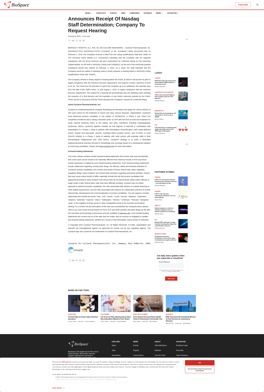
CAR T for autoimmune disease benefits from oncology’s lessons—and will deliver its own (166, 181)
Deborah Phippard (160, 185)
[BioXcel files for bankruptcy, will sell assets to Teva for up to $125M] (183, 114)
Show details (57, 388)
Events (113, 13)
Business (169, 314)
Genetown (72, 314)
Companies (135, 13)
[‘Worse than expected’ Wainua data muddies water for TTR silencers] (183, 96)
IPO (156, 220)
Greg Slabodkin (121, 321)
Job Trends (105, 314)
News (87, 13)
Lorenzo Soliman (90, 321)
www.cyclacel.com (106, 146)
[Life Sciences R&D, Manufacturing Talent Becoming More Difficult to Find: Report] (116, 303)
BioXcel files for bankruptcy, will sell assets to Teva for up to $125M (165, 115)
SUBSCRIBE (243, 5)
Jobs (123, 13)
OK (200, 363)
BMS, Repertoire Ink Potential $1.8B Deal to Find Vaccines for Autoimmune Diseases (180, 319)
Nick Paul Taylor (159, 242)
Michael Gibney (159, 119)
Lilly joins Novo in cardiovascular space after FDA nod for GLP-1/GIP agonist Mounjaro (166, 129)
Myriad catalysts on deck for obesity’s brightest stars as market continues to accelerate (165, 209)
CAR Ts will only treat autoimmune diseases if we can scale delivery (165, 195)
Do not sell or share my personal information (200, 369)
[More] (91, 13)
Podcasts (101, 13)
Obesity (158, 205)
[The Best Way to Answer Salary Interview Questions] (83, 303)
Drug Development (140, 314)
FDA (156, 125)
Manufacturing (160, 234)
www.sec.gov (125, 213)
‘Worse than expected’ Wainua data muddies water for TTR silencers (164, 96)
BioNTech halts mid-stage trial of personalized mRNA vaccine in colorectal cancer (165, 82)
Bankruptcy (159, 111)
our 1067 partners (65, 362)
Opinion (157, 177)
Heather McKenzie (160, 86)
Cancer (157, 78)
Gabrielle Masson (160, 100)
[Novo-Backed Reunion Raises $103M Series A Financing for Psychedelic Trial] (148, 303)
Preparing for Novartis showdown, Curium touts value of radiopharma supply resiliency (165, 238)
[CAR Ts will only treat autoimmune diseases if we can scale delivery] (183, 195)
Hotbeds (148, 13)
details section (122, 382)
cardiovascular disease (164, 92)
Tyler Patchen (153, 321)
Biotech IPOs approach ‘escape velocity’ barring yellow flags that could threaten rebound (165, 224)
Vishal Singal (158, 200)
